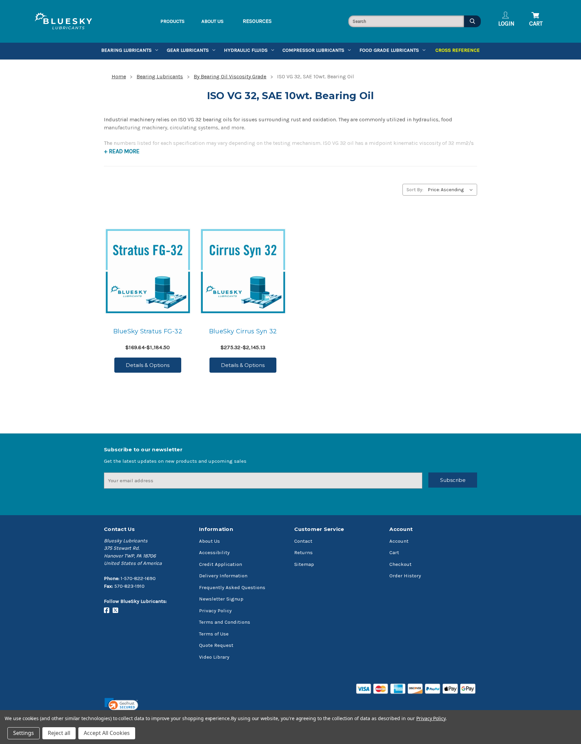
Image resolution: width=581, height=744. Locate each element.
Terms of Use (214, 634)
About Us (209, 541)
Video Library (214, 657)
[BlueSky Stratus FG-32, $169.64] (148, 270)
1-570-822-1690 (138, 578)
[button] (121, 706)
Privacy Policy (215, 611)
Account (399, 541)
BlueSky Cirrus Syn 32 (243, 331)
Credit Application (220, 564)
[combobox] (406, 21)
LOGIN (506, 23)
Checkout (400, 564)
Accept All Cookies (107, 733)
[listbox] (452, 189)
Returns (303, 552)
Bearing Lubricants (126, 50)
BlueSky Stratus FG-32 (147, 331)
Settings (23, 733)
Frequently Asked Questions (232, 587)
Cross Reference (457, 50)
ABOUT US (212, 21)
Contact (303, 541)
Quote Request (216, 645)
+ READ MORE (122, 151)
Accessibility (214, 552)
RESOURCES (257, 21)
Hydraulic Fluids (246, 50)
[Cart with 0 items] (535, 12)
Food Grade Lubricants (389, 50)
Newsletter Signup (221, 599)
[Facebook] (108, 610)
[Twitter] (117, 610)
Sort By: (414, 190)
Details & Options (147, 365)
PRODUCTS (172, 21)
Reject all (59, 733)
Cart (394, 552)
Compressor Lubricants (313, 50)
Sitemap (304, 564)
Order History (405, 576)
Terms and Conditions (224, 622)
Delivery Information (223, 576)
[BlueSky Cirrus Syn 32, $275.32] (243, 270)
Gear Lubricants (188, 50)
